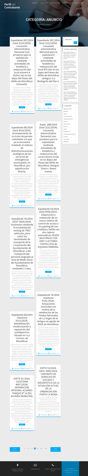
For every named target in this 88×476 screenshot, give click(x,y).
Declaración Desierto (68, 119)
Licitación (44, 3)
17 (32, 449)
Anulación (79, 3)
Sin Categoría (66, 139)
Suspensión (66, 141)
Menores (79, 9)
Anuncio (35, 3)
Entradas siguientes (15, 449)
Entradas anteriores (55, 449)
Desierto (65, 121)
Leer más (22, 107)
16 (28, 449)
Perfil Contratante (12, 6)
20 (41, 449)
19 (37, 449)
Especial (65, 126)
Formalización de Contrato (70, 134)
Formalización (67, 3)
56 (45, 449)
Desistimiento (67, 124)
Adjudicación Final (67, 109)
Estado (65, 129)
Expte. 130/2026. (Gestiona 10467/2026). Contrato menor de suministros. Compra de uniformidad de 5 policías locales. (70, 55)
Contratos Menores (68, 116)
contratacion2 (17, 111)
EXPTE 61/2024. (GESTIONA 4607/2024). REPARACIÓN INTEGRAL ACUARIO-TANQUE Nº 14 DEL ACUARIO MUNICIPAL (22, 387)
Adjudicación (55, 3)
